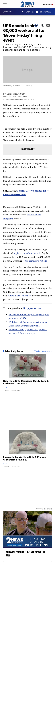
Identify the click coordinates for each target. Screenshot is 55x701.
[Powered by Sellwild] (48, 509)
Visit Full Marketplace (43, 351)
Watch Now (47, 4)
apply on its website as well (27, 253)
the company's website (36, 260)
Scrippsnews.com (32, 308)
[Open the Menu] (4, 4)
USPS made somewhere (20, 295)
